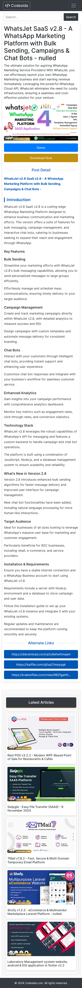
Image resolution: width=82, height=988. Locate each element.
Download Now (41, 158)
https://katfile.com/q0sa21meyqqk (41, 664)
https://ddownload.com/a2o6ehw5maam (41, 654)
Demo (41, 148)
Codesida (19, 5)
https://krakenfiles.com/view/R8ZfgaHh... (41, 675)
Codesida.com (34, 983)
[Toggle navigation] (73, 5)
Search (71, 17)
